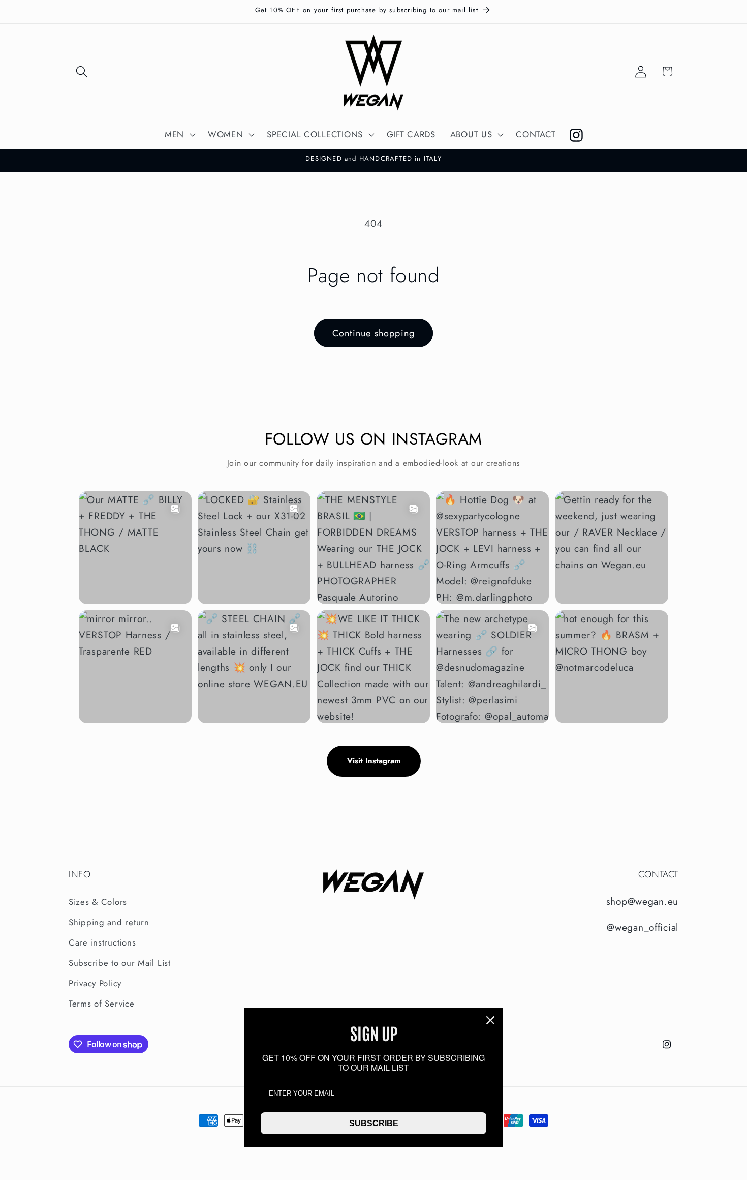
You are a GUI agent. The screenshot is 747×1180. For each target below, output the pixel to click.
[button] (82, 71)
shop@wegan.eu (642, 901)
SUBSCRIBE (373, 1123)
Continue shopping (373, 333)
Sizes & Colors (98, 902)
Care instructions (102, 942)
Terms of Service (102, 1003)
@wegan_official (642, 927)
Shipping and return (109, 922)
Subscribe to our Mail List (120, 963)
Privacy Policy (95, 983)
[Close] (490, 1020)
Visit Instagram (373, 760)
